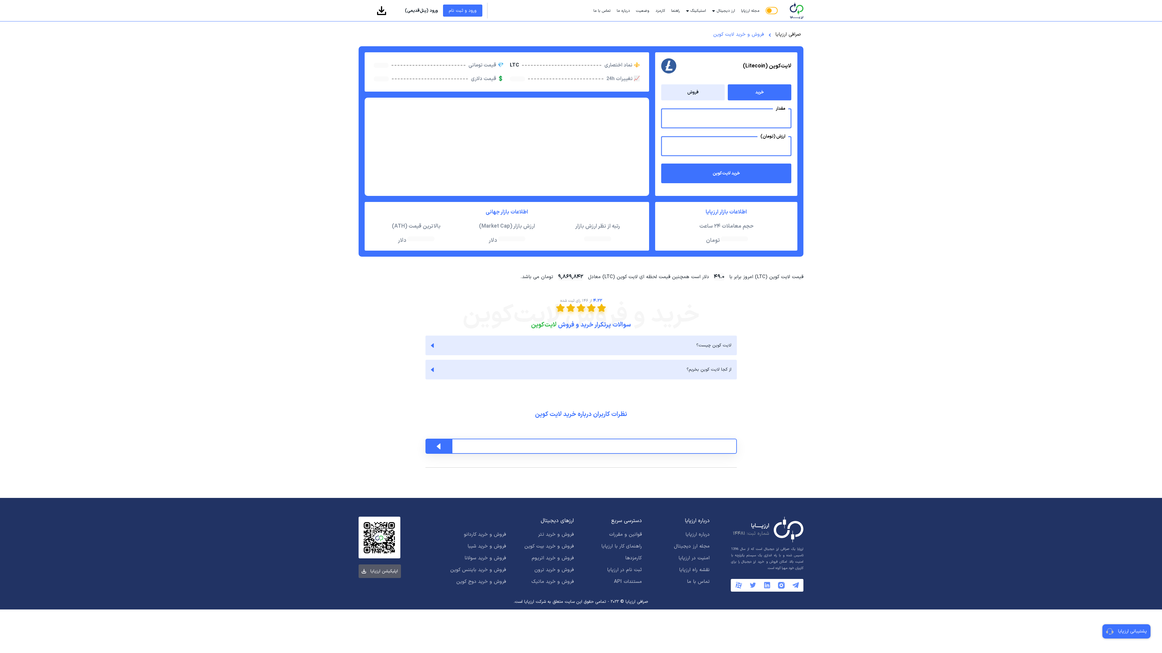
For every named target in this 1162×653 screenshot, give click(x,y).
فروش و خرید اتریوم (553, 558)
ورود (421, 11)
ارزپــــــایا (760, 526)
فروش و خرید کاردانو (485, 534)
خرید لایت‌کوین (726, 173)
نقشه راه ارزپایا (694, 569)
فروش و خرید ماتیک (552, 581)
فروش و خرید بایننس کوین (478, 569)
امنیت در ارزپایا (694, 558)
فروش (693, 92)
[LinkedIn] (767, 585)
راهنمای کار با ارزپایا (621, 546)
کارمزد (660, 11)
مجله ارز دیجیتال (692, 546)
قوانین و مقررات (625, 534)
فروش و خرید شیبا (487, 546)
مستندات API (628, 581)
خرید (759, 92)
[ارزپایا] (792, 10)
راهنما (675, 11)
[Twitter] (753, 585)
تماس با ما (602, 11)
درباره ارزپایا (697, 534)
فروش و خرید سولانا (485, 558)
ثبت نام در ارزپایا (624, 569)
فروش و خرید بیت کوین (549, 546)
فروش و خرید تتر (556, 534)
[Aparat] (738, 585)
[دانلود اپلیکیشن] (381, 11)
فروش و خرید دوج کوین (481, 581)
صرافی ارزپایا (788, 34)
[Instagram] (781, 585)
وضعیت (642, 11)
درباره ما (623, 11)
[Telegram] (796, 585)
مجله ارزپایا (750, 11)
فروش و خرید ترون (554, 569)
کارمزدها (633, 558)
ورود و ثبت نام (463, 11)
